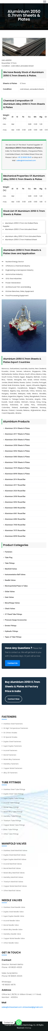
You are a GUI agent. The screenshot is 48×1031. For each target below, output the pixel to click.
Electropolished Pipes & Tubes (16, 586)
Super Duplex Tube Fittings (13, 798)
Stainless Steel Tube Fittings (14, 789)
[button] (4, 325)
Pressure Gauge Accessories (16, 620)
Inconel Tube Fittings (11, 803)
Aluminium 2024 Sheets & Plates (17, 440)
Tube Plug (8, 558)
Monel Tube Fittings (11, 807)
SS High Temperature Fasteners (15, 728)
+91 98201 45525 (15, 967)
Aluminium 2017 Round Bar (15, 485)
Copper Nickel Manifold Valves (15, 886)
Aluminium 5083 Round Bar (15, 508)
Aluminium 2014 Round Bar (15, 479)
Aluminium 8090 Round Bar (15, 536)
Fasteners (8, 552)
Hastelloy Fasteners (11, 764)
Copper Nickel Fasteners (12, 768)
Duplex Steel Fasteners (12, 741)
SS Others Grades (10, 733)
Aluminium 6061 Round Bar (15, 513)
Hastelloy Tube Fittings (12, 816)
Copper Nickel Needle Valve (14, 938)
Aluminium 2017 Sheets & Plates (17, 434)
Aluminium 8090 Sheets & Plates (17, 474)
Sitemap (28, 1028)
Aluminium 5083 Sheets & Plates (17, 457)
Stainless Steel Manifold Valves (15, 850)
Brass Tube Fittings (10, 829)
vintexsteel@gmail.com (32, 1007)
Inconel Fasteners (10, 750)
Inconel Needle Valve (11, 920)
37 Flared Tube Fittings (13, 614)
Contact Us (12, 663)
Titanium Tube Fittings (12, 820)
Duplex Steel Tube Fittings (13, 794)
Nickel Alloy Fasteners (11, 759)
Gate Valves (9, 597)
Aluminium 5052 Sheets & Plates (17, 451)
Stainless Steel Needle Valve (14, 907)
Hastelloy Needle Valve (12, 934)
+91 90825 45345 (15, 976)
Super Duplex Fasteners (12, 746)
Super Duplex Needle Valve (13, 916)
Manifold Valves (11, 569)
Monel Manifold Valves (12, 868)
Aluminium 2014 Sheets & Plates (17, 428)
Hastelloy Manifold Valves (13, 877)
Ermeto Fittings (10, 626)
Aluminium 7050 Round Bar (15, 525)
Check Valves (10, 609)
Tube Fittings (10, 563)
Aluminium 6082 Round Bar (15, 519)
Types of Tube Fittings (13, 637)
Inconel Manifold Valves (12, 864)
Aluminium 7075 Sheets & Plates (17, 468)
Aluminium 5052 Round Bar (15, 502)
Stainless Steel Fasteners (13, 724)
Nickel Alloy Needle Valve (12, 929)
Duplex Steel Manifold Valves (14, 855)
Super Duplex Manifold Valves (14, 859)
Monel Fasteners (9, 755)
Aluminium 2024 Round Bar (15, 491)
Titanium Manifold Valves (13, 882)
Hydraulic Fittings (11, 631)
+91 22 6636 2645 (24, 157)
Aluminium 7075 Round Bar (15, 530)
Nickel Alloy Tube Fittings (12, 812)
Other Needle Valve (11, 943)
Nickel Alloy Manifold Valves (14, 873)
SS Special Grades (10, 737)
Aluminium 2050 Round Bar (15, 496)
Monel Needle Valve (11, 925)
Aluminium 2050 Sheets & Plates (17, 445)
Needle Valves (10, 580)
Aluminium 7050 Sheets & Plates (17, 462)
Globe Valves (10, 592)
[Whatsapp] (19, 1022)
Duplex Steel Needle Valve (13, 912)
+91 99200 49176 (9, 984)
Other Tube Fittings (11, 834)
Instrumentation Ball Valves (15, 575)
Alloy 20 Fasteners (10, 773)
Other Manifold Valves (12, 890)
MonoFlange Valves (12, 603)
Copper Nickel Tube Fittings (14, 825)
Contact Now (13, 699)
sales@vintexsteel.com (26, 160)
